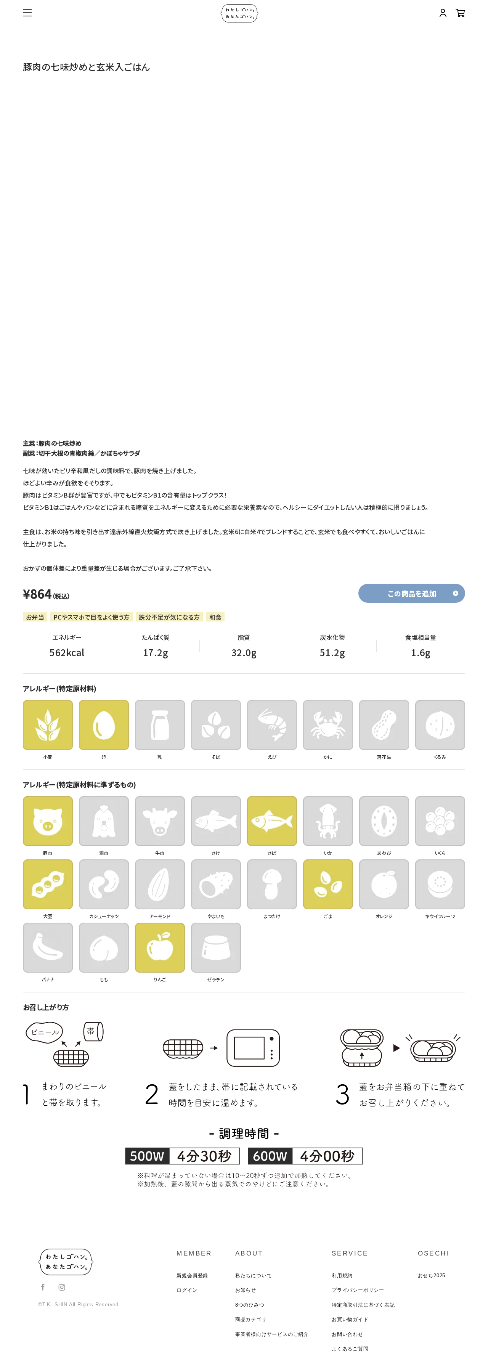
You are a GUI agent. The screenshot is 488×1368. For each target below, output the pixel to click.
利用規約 (342, 1275)
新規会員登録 (192, 1275)
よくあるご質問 (350, 1349)
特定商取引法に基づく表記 (363, 1305)
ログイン (187, 1290)
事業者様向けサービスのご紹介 (272, 1334)
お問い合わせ (347, 1334)
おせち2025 (432, 1275)
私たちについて (253, 1275)
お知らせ (245, 1290)
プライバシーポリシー (358, 1290)
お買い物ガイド (350, 1319)
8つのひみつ (250, 1305)
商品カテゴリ (251, 1319)
